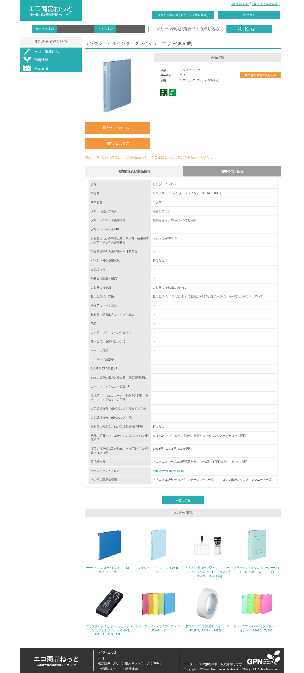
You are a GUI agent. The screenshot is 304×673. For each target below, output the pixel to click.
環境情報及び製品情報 (134, 171)
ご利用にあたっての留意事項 (118, 669)
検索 (249, 29)
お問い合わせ (240, 4)
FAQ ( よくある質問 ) (266, 4)
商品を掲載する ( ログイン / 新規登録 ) (183, 15)
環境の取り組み (232, 171)
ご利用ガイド (249, 15)
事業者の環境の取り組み (260, 75)
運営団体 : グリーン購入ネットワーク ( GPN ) (129, 663)
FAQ (101, 658)
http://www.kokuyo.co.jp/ (168, 470)
